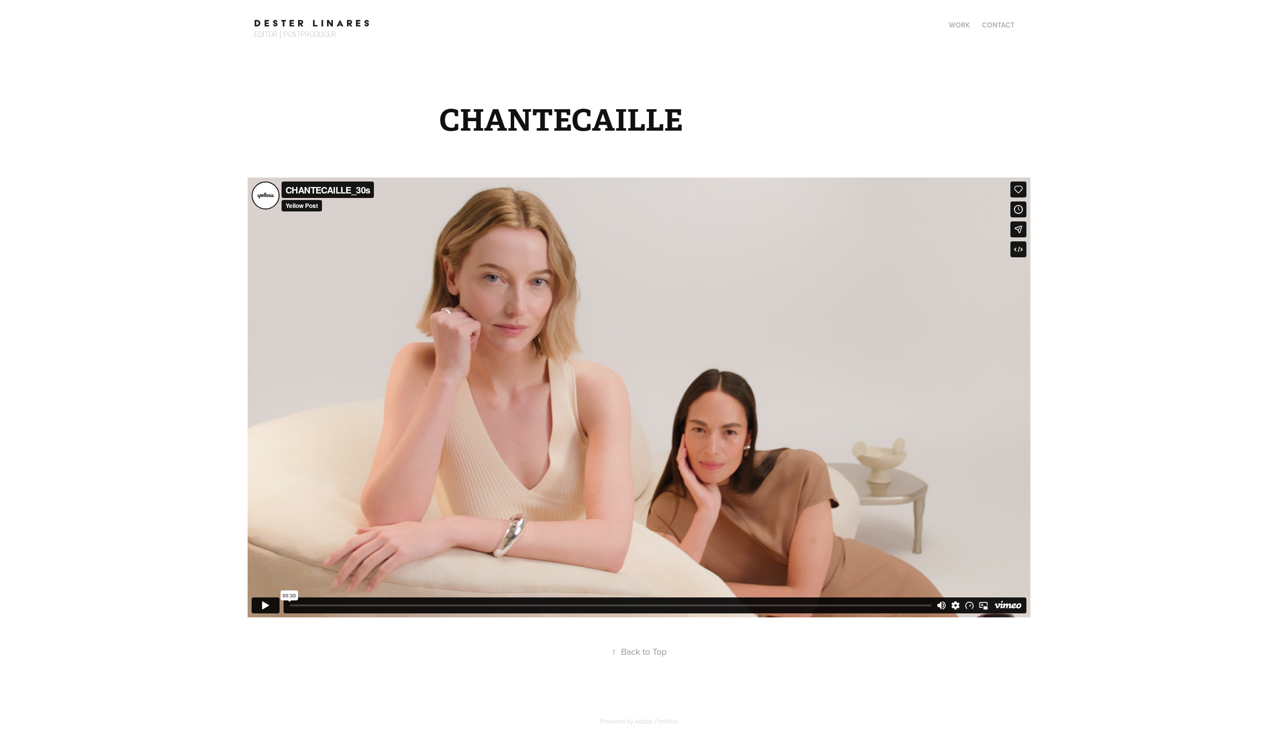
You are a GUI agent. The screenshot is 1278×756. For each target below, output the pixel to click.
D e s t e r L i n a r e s (311, 23)
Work (959, 25)
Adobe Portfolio (656, 721)
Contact (998, 25)
